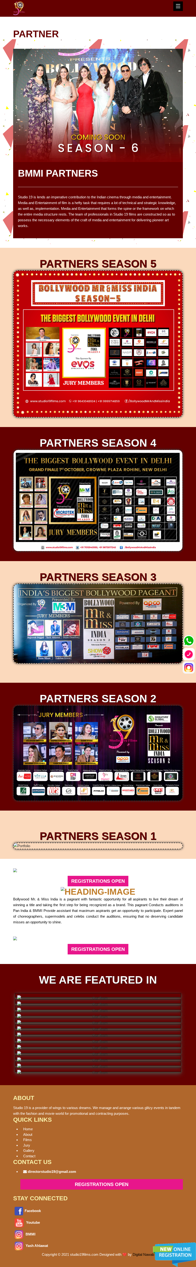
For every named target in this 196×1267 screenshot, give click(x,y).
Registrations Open (98, 881)
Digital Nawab (143, 1254)
